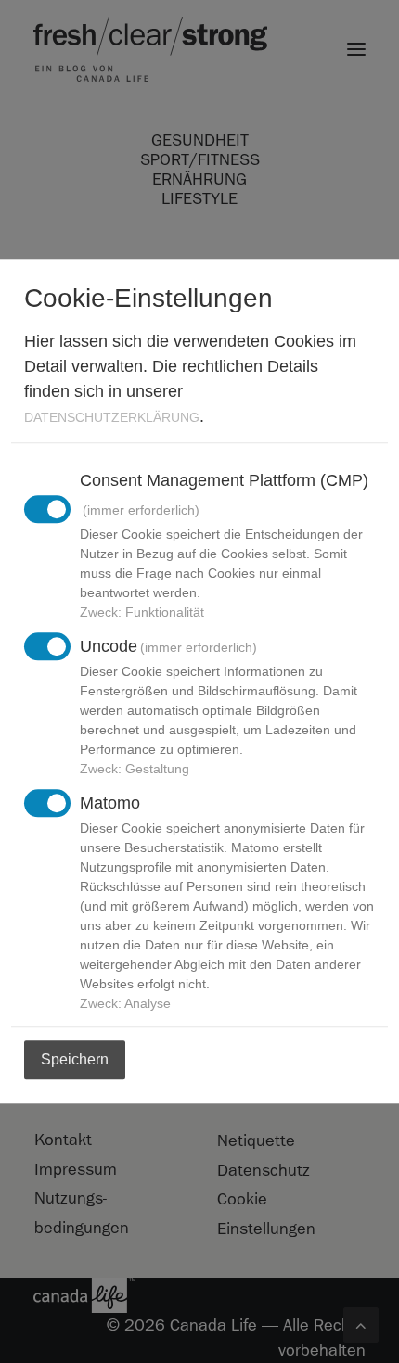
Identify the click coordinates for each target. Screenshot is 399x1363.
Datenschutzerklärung (112, 417)
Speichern (75, 1060)
